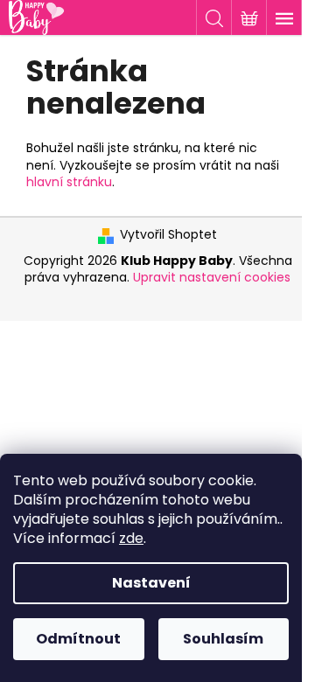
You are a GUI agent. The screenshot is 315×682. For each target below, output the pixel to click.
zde (131, 538)
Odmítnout (78, 639)
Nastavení (151, 583)
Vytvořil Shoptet (168, 234)
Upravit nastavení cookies (211, 277)
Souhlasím (223, 639)
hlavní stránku (69, 182)
